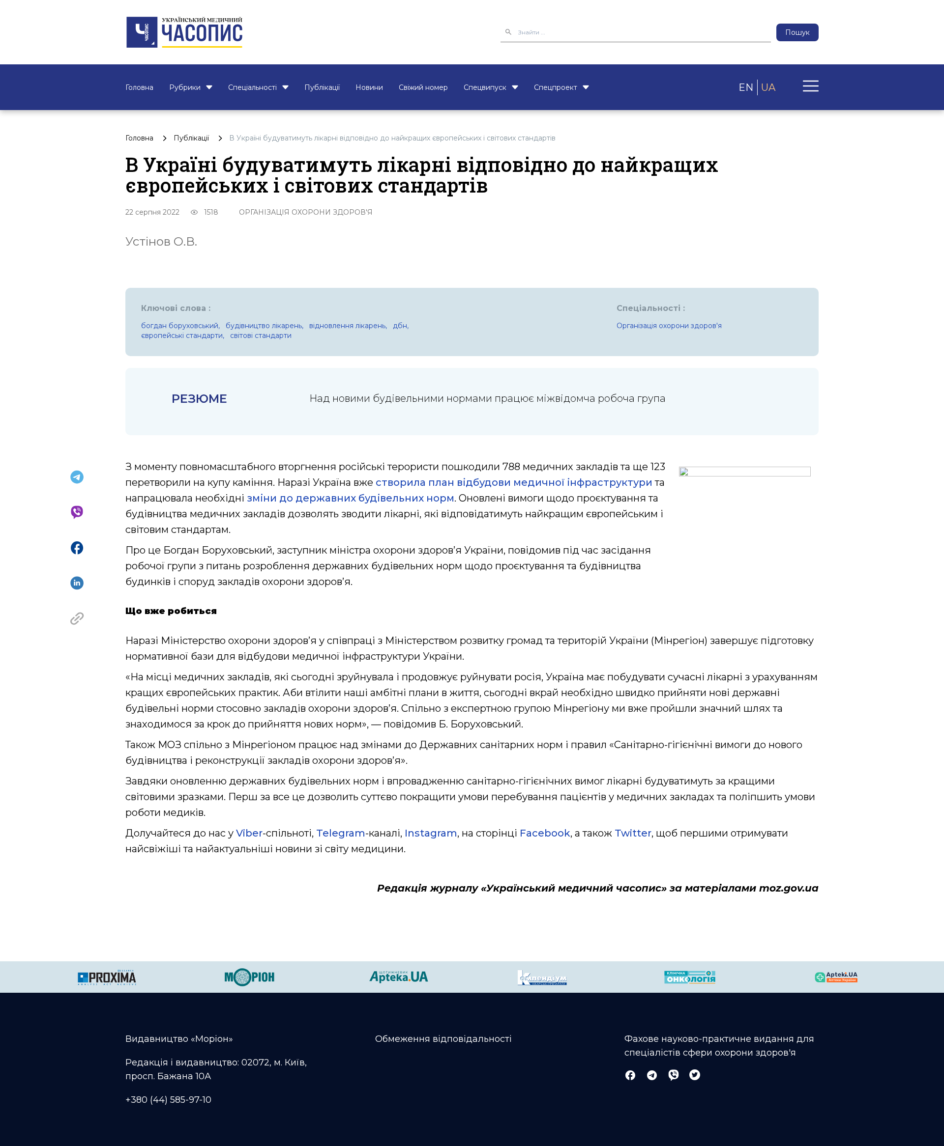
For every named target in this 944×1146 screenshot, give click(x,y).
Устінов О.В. (161, 241)
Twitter (633, 833)
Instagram (431, 833)
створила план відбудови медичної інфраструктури (514, 482)
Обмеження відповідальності (443, 1039)
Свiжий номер (423, 87)
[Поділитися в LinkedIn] (77, 583)
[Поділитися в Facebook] (77, 548)
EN (745, 87)
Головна (139, 87)
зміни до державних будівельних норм (350, 498)
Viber (249, 833)
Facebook (545, 833)
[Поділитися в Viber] (77, 512)
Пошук (797, 32)
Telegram (340, 833)
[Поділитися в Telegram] (77, 477)
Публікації (322, 87)
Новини (369, 87)
